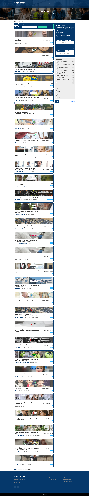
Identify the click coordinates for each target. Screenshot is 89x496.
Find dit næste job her (44, 7)
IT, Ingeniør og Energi (61, 77)
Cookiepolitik (65, 477)
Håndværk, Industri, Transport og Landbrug (63, 65)
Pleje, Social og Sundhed (62, 70)
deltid (58, 91)
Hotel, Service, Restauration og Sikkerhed (63, 73)
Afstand (69, 50)
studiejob (59, 95)
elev (58, 94)
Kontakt (66, 3)
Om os (61, 3)
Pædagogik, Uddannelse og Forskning (62, 62)
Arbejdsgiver (55, 3)
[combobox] (65, 42)
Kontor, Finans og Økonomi (62, 75)
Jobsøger (48, 3)
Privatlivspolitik (66, 476)
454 (25, 469)
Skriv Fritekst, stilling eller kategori (63, 40)
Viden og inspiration (54, 7)
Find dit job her (60, 25)
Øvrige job (59, 82)
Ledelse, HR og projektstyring (63, 79)
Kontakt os (49, 476)
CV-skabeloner (63, 7)
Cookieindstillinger (67, 479)
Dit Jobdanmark (72, 7)
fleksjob (59, 93)
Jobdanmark (36, 14)
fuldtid (58, 90)
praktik (58, 97)
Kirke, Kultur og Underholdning (63, 81)
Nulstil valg (73, 101)
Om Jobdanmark (50, 477)
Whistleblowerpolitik (67, 481)
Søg (57, 101)
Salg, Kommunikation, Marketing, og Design (64, 68)
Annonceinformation (51, 479)
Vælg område (60, 50)
